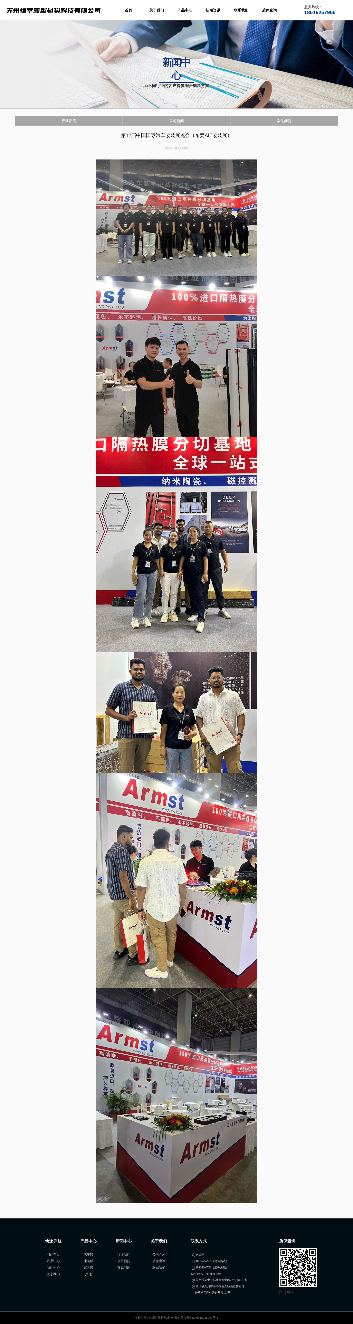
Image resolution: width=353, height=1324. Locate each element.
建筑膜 (88, 1261)
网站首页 (53, 1254)
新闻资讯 (213, 10)
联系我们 (241, 10)
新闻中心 (53, 1267)
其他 (88, 1274)
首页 (128, 10)
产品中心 (185, 10)
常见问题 (284, 121)
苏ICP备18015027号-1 (203, 1317)
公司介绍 (158, 1254)
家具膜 (88, 1267)
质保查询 (269, 10)
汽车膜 (88, 1254)
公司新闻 (176, 121)
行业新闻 (68, 121)
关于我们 (156, 10)
